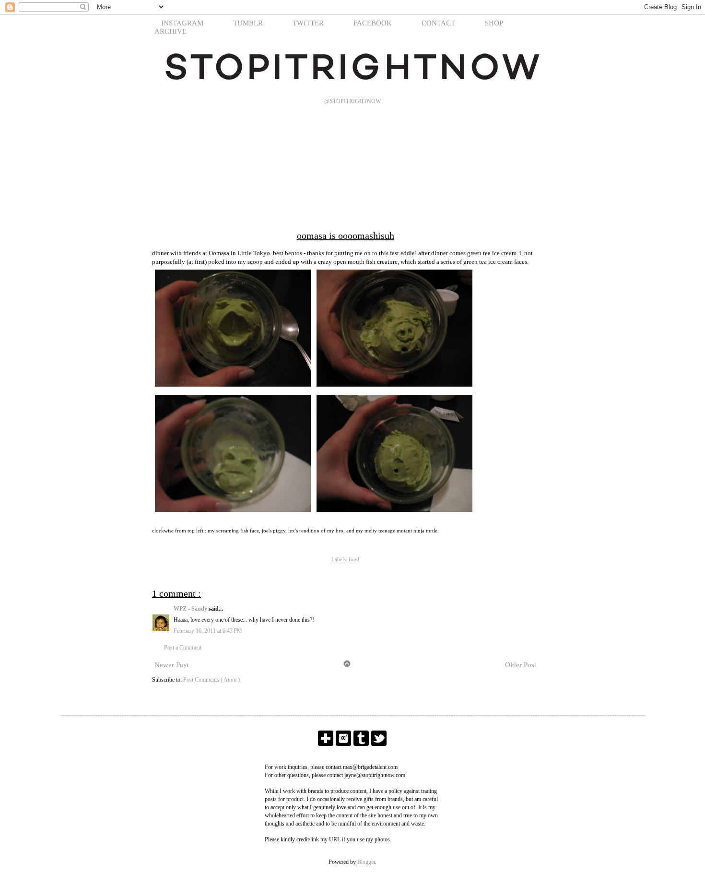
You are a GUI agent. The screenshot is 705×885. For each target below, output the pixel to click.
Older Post (520, 665)
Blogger (366, 862)
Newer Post (171, 665)
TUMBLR (248, 23)
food (354, 559)
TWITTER (308, 23)
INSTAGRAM (182, 23)
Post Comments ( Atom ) (211, 679)
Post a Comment (182, 647)
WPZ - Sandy (191, 608)
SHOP (494, 23)
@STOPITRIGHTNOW (352, 101)
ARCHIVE (170, 31)
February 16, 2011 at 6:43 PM (208, 630)
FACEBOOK (372, 23)
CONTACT (438, 23)
